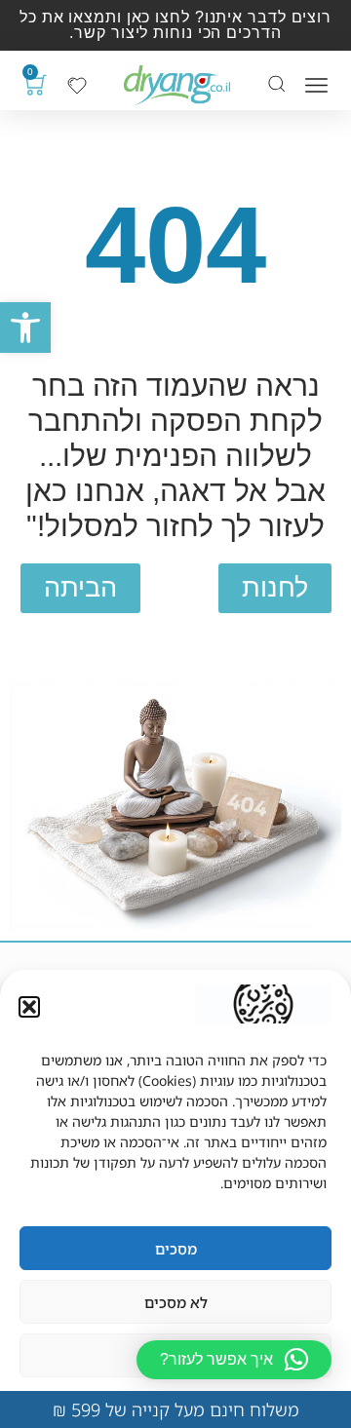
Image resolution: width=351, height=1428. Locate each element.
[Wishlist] (77, 85)
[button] (25, 327)
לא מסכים (176, 1302)
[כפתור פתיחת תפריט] (316, 85)
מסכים (176, 1248)
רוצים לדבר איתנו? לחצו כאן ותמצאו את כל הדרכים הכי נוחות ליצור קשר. (176, 25)
